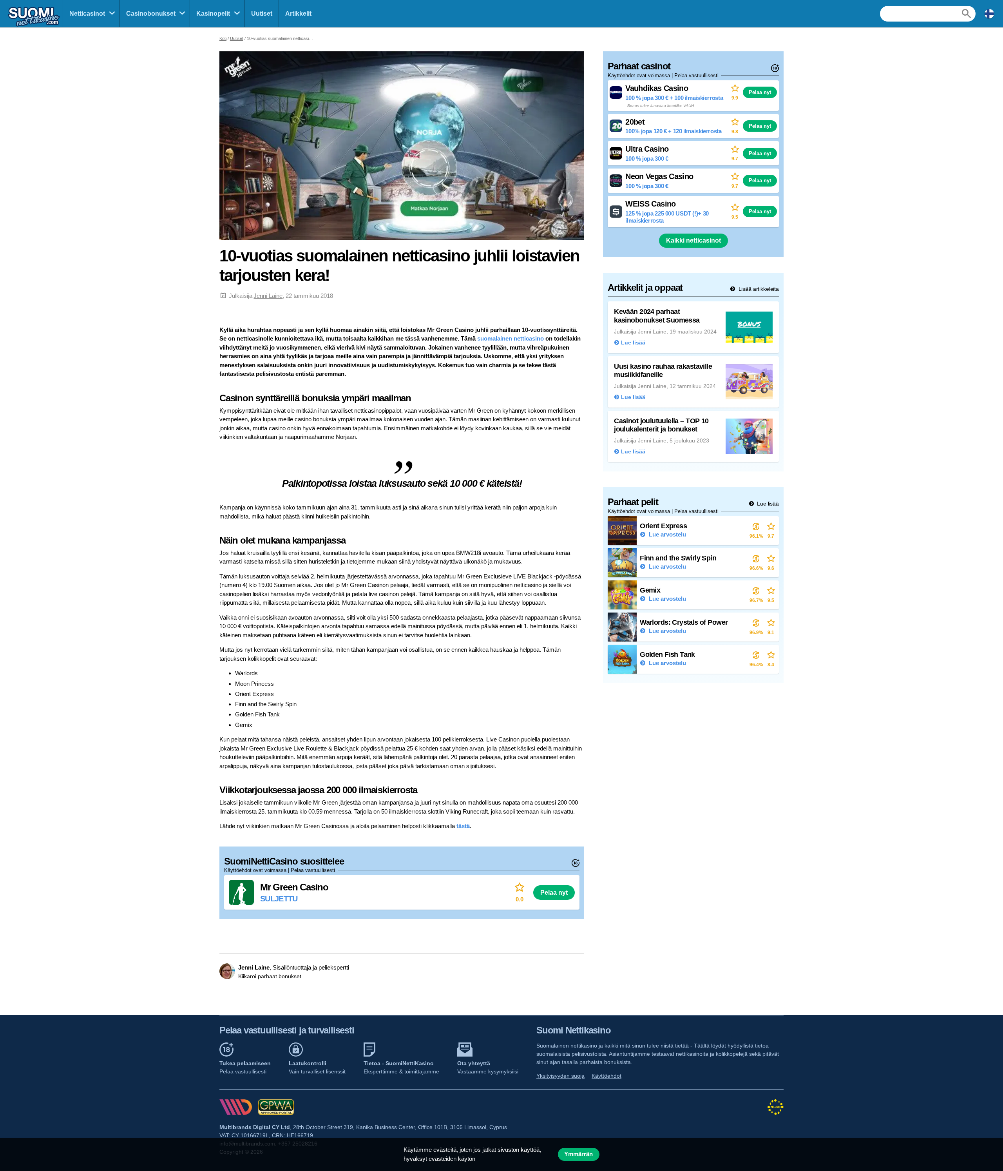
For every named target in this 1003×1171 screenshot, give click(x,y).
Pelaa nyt (554, 892)
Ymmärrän (578, 1154)
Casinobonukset (151, 13)
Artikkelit (298, 13)
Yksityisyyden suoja (560, 1076)
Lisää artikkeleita (758, 289)
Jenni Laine (267, 295)
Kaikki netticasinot (693, 240)
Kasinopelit (213, 13)
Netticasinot (87, 13)
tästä (463, 826)
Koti (222, 38)
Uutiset (261, 13)
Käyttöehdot (606, 1076)
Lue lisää (767, 503)
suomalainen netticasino (510, 338)
